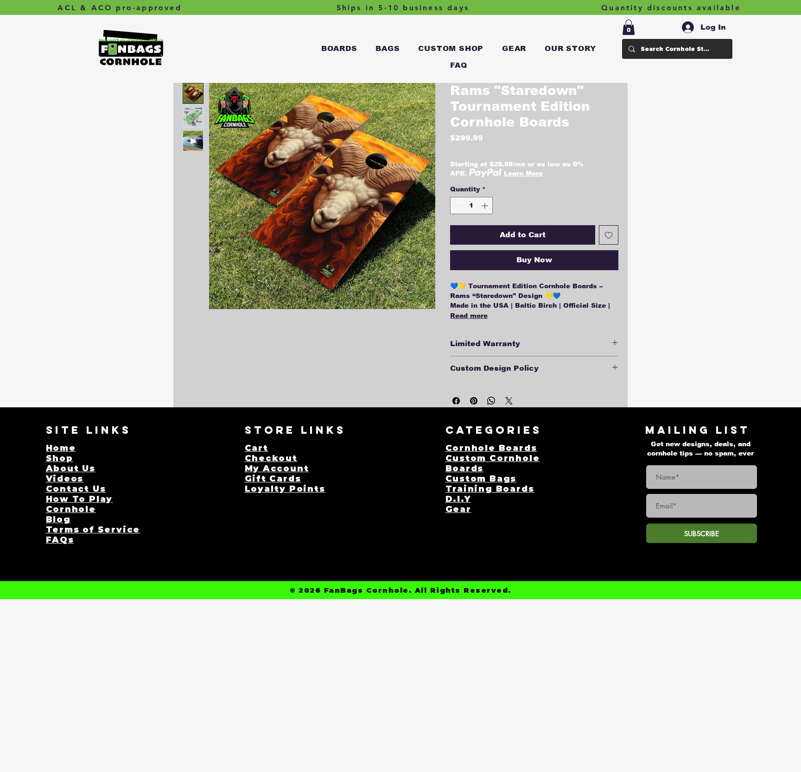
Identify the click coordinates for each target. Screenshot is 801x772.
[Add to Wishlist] (608, 235)
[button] (339, 48)
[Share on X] (509, 400)
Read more (469, 315)
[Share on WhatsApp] (491, 400)
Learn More (523, 173)
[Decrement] (457, 205)
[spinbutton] (471, 205)
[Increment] (485, 205)
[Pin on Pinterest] (473, 400)
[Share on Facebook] (456, 400)
